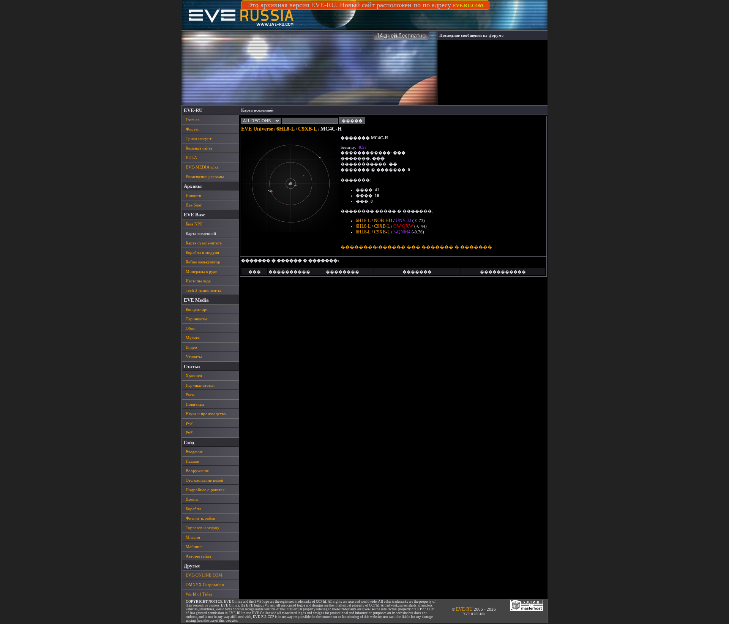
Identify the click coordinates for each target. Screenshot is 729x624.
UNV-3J (403, 220)
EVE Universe (257, 129)
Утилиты (194, 357)
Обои (191, 328)
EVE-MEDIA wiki (202, 167)
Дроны (192, 499)
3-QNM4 (401, 232)
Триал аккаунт (198, 138)
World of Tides (199, 594)
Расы (190, 394)
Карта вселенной (201, 233)
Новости (193, 195)
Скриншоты (196, 319)
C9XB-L (307, 129)
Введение (194, 451)
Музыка (193, 338)
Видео (191, 347)
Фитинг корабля (200, 518)
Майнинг (194, 546)
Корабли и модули (202, 252)
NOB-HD (383, 220)
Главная (192, 119)
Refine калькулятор (203, 262)
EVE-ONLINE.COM (204, 575)
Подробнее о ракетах (205, 489)
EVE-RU (464, 609)
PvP (189, 423)
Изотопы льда (198, 281)
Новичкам (195, 404)
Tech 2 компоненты (203, 290)
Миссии (193, 537)
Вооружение (197, 470)
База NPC (194, 224)
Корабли (193, 508)
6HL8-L (285, 129)
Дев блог (194, 205)
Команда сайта (199, 148)
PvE (189, 432)
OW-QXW (403, 226)
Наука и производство (206, 413)
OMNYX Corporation (205, 584)
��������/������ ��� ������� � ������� (416, 247)
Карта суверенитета (204, 243)
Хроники (194, 375)
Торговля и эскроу (202, 527)
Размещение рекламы (205, 176)
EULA (191, 157)
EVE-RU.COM (468, 5)
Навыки (192, 461)
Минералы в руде (201, 271)
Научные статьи (200, 385)
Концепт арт (197, 309)
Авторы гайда (198, 556)
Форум (192, 129)
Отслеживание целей (204, 480)
